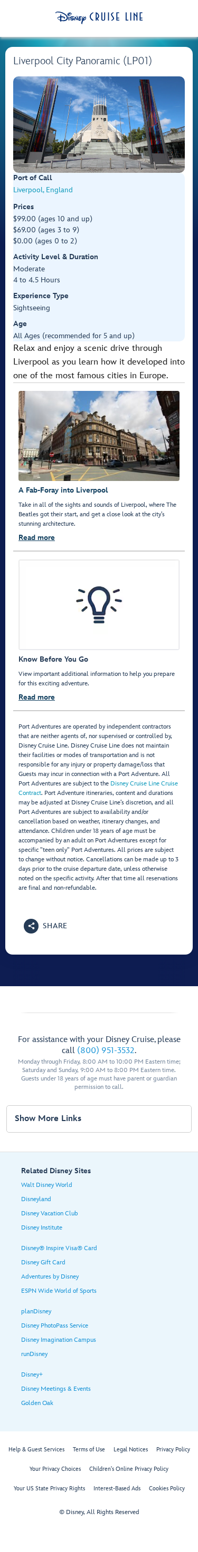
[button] (46, 926)
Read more (36, 537)
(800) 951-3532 (106, 1051)
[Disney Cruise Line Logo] (99, 18)
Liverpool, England (43, 189)
